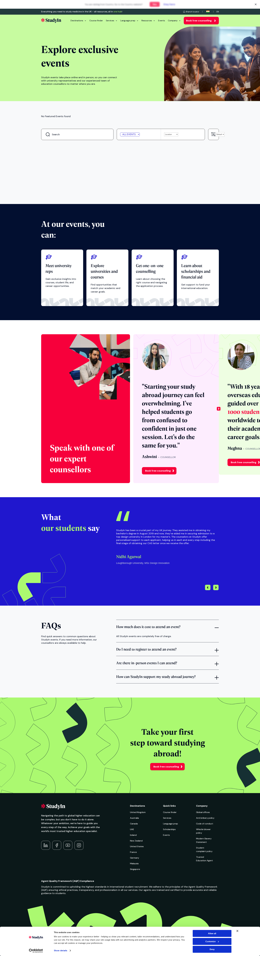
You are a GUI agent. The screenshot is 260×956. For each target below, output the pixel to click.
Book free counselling (199, 20)
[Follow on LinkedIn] (45, 845)
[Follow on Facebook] (56, 845)
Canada (134, 823)
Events (161, 20)
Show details (60, 950)
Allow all (212, 933)
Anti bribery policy (205, 818)
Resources (147, 20)
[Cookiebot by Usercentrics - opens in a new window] (36, 951)
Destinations (77, 20)
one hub (117, 11)
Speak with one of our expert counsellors (82, 458)
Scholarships (169, 829)
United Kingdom (138, 812)
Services (110, 20)
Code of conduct (204, 823)
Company (173, 20)
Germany (134, 857)
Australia (134, 818)
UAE (132, 829)
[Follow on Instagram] (78, 845)
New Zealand (136, 840)
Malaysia (134, 863)
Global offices (203, 812)
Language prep (127, 20)
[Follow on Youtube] (67, 845)
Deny (212, 949)
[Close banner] (237, 931)
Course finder (96, 20)
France (133, 852)
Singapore (135, 869)
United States (137, 846)
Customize (210, 941)
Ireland (133, 835)
